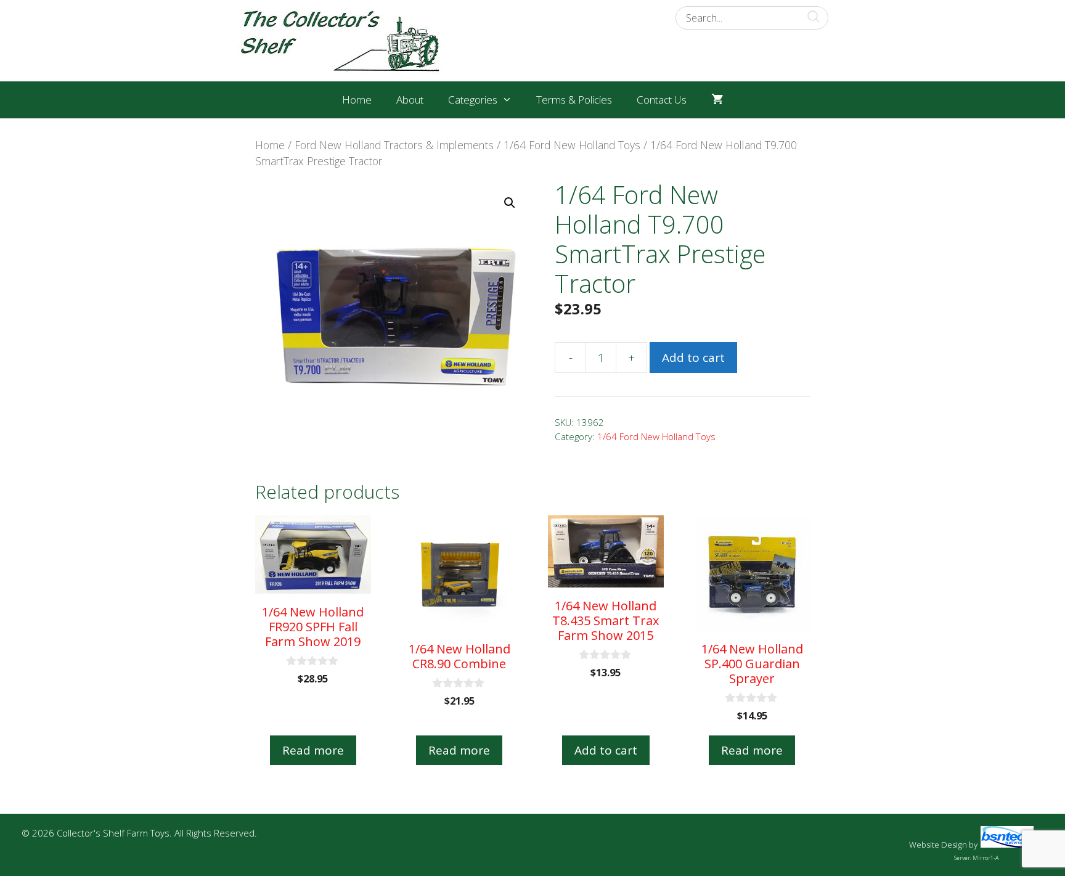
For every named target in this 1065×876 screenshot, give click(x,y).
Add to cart (693, 358)
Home (357, 99)
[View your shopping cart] (717, 99)
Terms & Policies (574, 99)
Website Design (938, 844)
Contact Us (662, 99)
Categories (472, 99)
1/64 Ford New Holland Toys (572, 144)
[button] (510, 203)
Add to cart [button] (605, 750)
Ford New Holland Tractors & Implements (394, 144)
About (409, 99)
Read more (313, 750)
